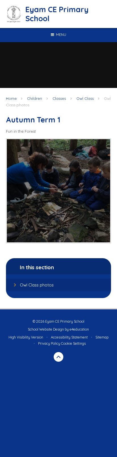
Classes (59, 98)
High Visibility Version (26, 337)
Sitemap (101, 337)
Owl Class (85, 98)
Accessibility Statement (69, 337)
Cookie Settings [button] (73, 343)
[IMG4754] (58, 190)
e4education (79, 329)
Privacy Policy (49, 343)
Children (34, 98)
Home (11, 98)
